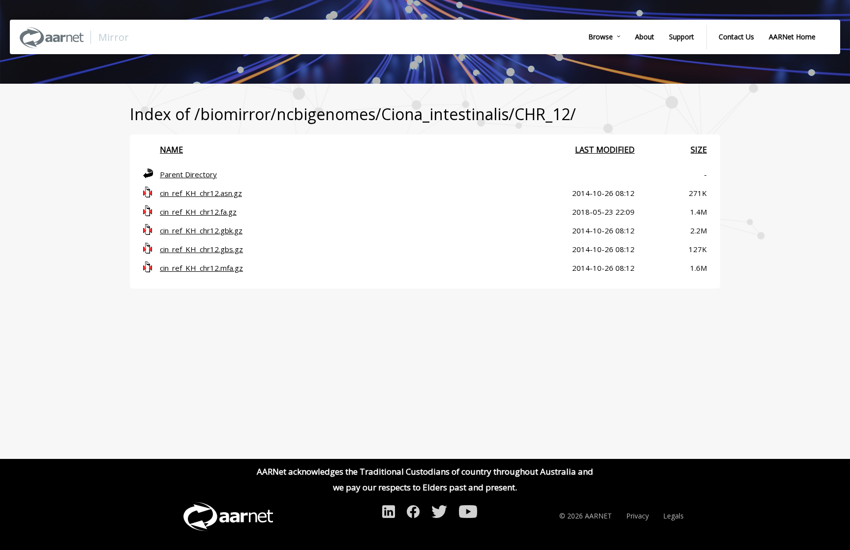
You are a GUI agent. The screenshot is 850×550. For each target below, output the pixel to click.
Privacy (637, 515)
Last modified (605, 149)
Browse (600, 36)
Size (699, 149)
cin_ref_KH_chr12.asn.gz (201, 193)
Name (171, 149)
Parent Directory (188, 174)
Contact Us (736, 36)
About (644, 36)
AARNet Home (792, 36)
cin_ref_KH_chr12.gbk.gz (201, 230)
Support (681, 36)
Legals (673, 515)
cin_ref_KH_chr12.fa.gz (198, 212)
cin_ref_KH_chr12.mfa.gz (201, 268)
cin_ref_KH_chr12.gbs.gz (201, 249)
